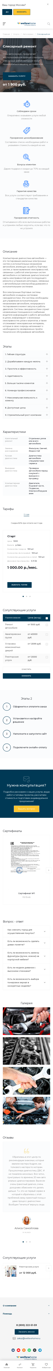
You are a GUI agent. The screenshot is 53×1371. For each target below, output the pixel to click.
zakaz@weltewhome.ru (28, 1338)
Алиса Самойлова (26, 1228)
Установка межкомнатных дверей (12, 647)
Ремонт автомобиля (11, 626)
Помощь (7, 1313)
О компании (9, 1305)
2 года (26, 514)
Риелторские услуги (12, 658)
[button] (23, 596)
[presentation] (49, 870)
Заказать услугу (16, 76)
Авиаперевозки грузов (13, 636)
